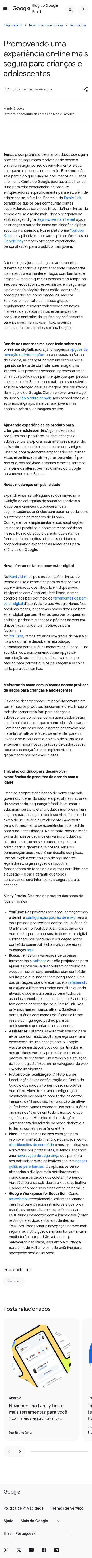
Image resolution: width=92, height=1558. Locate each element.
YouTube (16, 636)
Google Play (13, 241)
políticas (39, 961)
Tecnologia (78, 25)
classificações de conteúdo (31, 1145)
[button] (85, 89)
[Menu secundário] (83, 9)
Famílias (14, 1281)
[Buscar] (70, 9)
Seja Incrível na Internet (56, 219)
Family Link (72, 198)
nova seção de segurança (38, 1156)
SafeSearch (77, 982)
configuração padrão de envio (50, 917)
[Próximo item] (20, 1451)
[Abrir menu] (5, 8)
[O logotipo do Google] (12, 1492)
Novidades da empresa (46, 25)
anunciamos (19, 1199)
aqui (30, 950)
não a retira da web (35, 398)
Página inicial (13, 25)
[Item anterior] (9, 1451)
